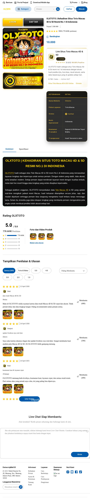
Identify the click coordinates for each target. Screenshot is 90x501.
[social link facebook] (76, 472)
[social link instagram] (67, 472)
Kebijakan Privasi (31, 472)
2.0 (18, 277)
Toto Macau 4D (61, 190)
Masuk (81, 9)
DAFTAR (33, 22)
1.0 (29, 277)
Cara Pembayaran (45, 478)
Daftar (69, 9)
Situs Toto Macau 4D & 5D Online (60, 83)
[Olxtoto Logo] (7, 9)
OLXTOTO (9, 173)
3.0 (7, 277)
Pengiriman (45, 482)
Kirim (80, 454)
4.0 (46, 271)
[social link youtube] (72, 472)
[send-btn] (21, 487)
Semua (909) (9, 271)
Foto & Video (23, 271)
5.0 (36, 271)
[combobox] (73, 270)
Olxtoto (79, 83)
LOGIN (12, 22)
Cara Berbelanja (44, 472)
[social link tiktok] (80, 472)
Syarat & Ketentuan (31, 478)
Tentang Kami (31, 483)
